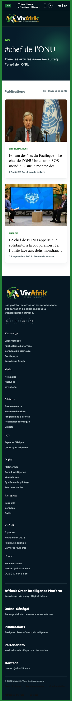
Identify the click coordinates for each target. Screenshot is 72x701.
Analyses (10, 381)
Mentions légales (35, 686)
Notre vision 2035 (15, 537)
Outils (8, 513)
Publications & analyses (18, 345)
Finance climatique (15, 411)
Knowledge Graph (15, 361)
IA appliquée (12, 477)
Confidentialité (57, 686)
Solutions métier (14, 487)
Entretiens (11, 386)
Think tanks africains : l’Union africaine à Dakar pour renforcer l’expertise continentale (28, 5)
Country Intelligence (16, 447)
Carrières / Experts (15, 547)
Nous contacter (13, 563)
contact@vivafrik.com (17, 568)
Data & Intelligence (15, 472)
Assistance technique (17, 421)
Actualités (10, 376)
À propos (10, 532)
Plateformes (11, 466)
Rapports (10, 502)
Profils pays (11, 356)
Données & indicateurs (18, 350)
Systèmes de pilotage (17, 482)
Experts (9, 426)
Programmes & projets (17, 416)
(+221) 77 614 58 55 (16, 573)
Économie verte (13, 406)
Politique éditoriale (15, 542)
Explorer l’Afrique (14, 442)
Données (10, 507)
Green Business (13, 686)
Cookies (34, 695)
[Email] (31, 321)
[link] (8, 321)
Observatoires (13, 340)
